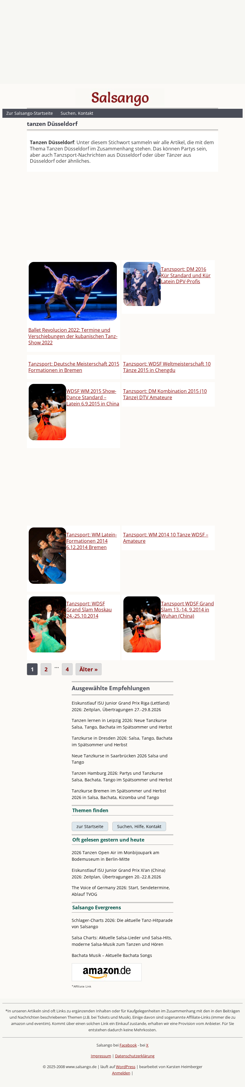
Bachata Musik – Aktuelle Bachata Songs (112, 955)
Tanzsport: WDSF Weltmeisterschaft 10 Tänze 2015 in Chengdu (167, 367)
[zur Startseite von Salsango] (120, 97)
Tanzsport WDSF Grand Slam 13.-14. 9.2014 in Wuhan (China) (187, 609)
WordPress (125, 1066)
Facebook (128, 1045)
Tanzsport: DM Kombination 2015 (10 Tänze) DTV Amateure (165, 394)
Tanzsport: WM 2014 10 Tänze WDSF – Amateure (165, 537)
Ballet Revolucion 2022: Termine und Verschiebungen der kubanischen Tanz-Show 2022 (72, 336)
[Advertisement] (122, 43)
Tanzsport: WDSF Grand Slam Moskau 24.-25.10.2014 (89, 609)
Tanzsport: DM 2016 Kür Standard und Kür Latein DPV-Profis (186, 275)
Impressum (101, 1056)
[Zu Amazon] (107, 979)
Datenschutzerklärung (134, 1056)
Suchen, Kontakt (77, 113)
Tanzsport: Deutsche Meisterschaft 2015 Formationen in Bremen (73, 367)
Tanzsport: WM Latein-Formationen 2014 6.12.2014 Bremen (91, 541)
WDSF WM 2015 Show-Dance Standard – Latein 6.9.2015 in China (92, 397)
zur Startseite (89, 826)
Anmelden (121, 1073)
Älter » (88, 669)
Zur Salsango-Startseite (29, 113)
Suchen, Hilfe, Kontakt (139, 826)
